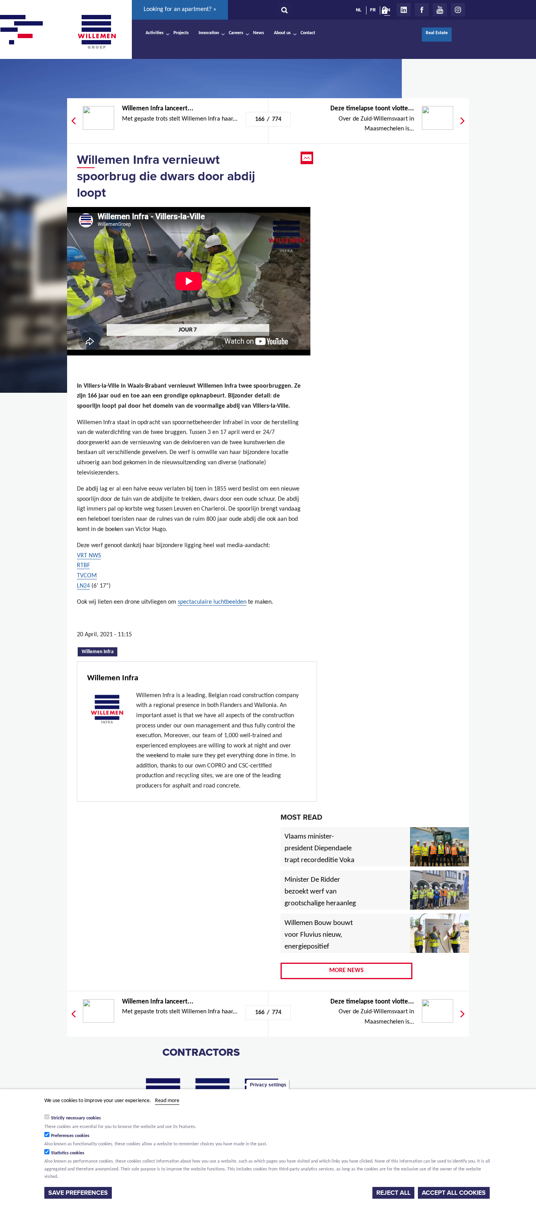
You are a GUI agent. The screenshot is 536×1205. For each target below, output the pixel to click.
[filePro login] (386, 11)
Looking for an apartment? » (180, 9)
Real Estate (437, 33)
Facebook (422, 9)
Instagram (458, 9)
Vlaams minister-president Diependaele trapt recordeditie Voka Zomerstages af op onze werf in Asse (320, 860)
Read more (167, 1101)
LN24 (83, 586)
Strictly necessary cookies (76, 1117)
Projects (181, 33)
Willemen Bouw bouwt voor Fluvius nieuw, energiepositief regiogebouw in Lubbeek (318, 946)
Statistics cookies (67, 1153)
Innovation (209, 33)
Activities (155, 33)
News (258, 33)
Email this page (308, 158)
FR (373, 10)
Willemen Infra (99, 651)
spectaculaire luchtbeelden (212, 602)
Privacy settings (268, 1085)
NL (358, 10)
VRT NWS (89, 556)
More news (346, 970)
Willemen (96, 31)
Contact (308, 33)
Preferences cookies (70, 1135)
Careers (236, 33)
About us (282, 33)
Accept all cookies (454, 1193)
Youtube (440, 9)
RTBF (83, 565)
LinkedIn (404, 9)
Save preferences (78, 1193)
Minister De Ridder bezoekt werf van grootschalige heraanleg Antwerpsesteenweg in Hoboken (320, 903)
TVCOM (87, 576)
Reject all (393, 1193)
